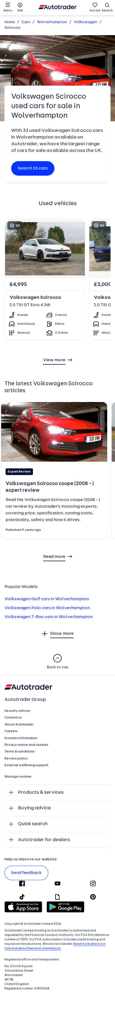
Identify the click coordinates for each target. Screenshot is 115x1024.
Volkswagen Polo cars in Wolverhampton (47, 608)
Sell (20, 10)
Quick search (33, 824)
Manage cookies (18, 776)
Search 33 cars (33, 168)
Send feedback (26, 873)
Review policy (16, 758)
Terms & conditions (19, 751)
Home (9, 22)
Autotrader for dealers (44, 840)
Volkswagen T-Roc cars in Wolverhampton (48, 617)
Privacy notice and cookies (26, 745)
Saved (95, 10)
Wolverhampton (52, 22)
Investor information (20, 738)
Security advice (17, 711)
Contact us (13, 717)
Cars (25, 22)
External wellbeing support (26, 765)
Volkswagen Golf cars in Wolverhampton (46, 599)
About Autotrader (18, 724)
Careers (11, 731)
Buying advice (34, 808)
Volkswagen (85, 22)
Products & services (41, 792)
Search (107, 10)
